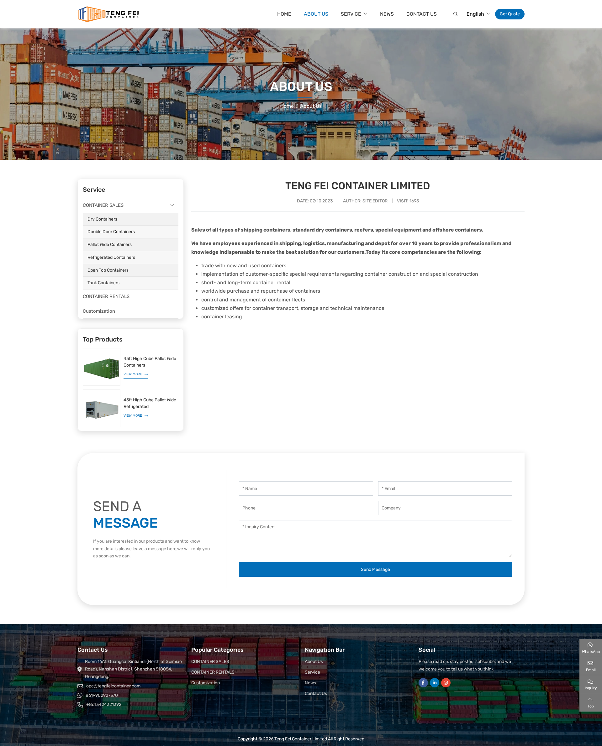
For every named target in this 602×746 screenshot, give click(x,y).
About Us (316, 14)
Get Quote (510, 14)
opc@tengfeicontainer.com (113, 686)
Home (284, 14)
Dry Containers (102, 219)
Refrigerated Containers (111, 257)
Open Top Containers (108, 270)
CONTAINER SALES (103, 205)
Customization (99, 311)
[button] (455, 14)
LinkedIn (434, 682)
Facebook (423, 682)
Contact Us (421, 14)
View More (133, 374)
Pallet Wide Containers (109, 244)
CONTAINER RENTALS (106, 296)
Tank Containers (103, 282)
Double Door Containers (111, 231)
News (387, 14)
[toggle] (172, 205)
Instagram (446, 682)
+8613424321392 (103, 704)
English (475, 14)
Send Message (375, 569)
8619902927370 (102, 695)
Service (351, 14)
